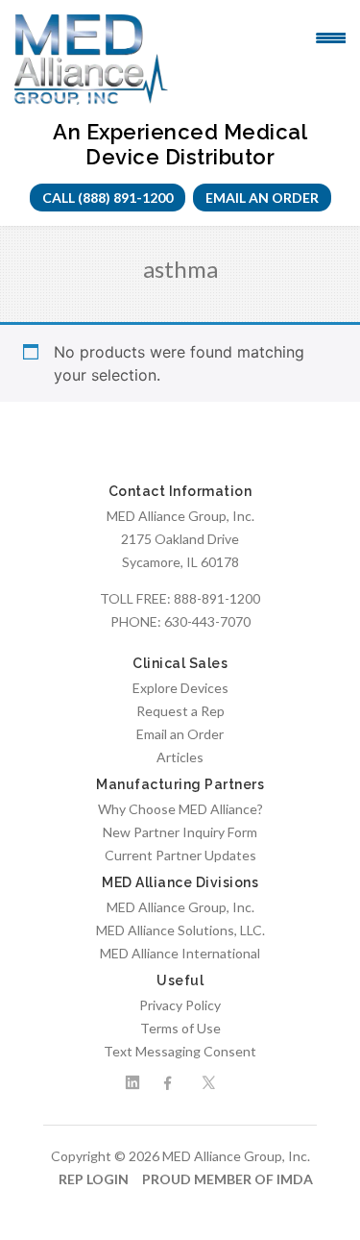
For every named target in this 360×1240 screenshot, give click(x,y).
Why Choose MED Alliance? (180, 809)
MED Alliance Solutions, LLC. (180, 930)
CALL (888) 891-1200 (107, 197)
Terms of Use (180, 1028)
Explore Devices (180, 688)
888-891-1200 (217, 598)
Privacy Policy (180, 1005)
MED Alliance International (180, 953)
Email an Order (262, 197)
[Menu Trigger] (331, 36)
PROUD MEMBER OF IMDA (227, 1179)
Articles (180, 757)
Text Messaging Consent (180, 1051)
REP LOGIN (94, 1179)
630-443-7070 (207, 621)
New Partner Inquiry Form (180, 832)
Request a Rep (180, 711)
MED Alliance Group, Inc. (180, 907)
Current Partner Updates (180, 855)
